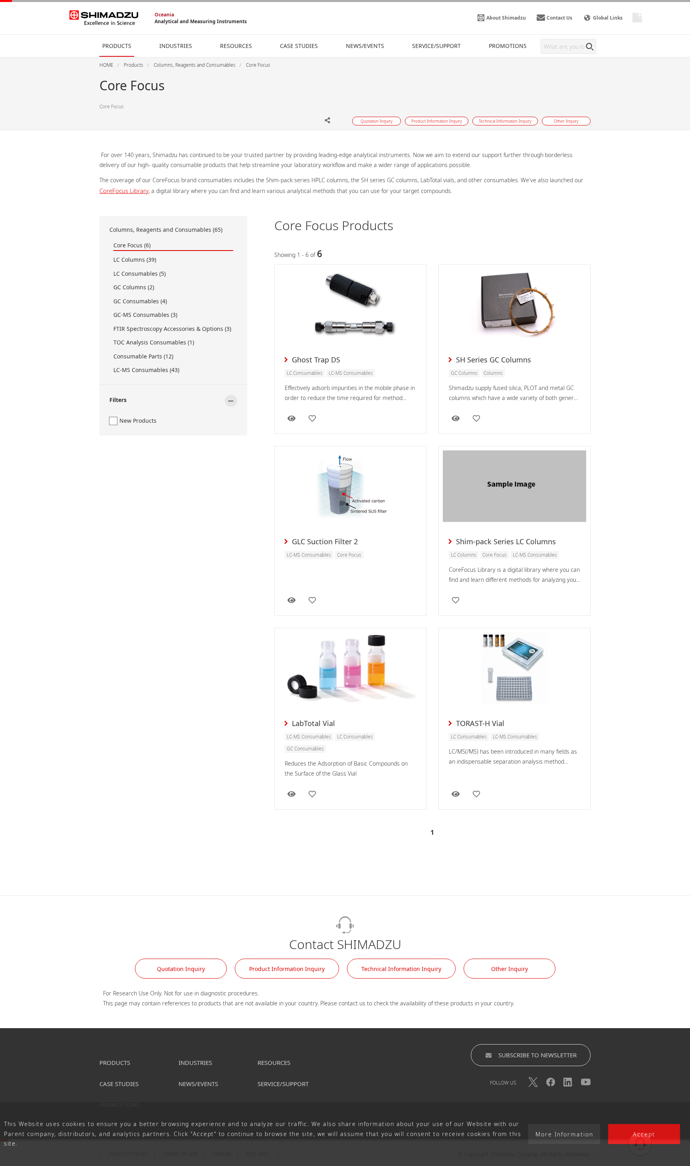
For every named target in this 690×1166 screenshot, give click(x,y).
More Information (564, 1134)
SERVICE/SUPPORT (283, 1084)
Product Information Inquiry (287, 969)
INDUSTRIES (195, 1063)
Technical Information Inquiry (401, 969)
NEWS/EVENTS (198, 1084)
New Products (138, 420)
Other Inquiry (509, 969)
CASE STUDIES (119, 1084)
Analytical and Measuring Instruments (201, 21)
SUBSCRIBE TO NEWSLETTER (537, 1055)
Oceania (164, 14)
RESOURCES (274, 1063)
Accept (644, 1134)
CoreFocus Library (124, 191)
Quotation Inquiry (181, 969)
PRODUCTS (114, 1063)
